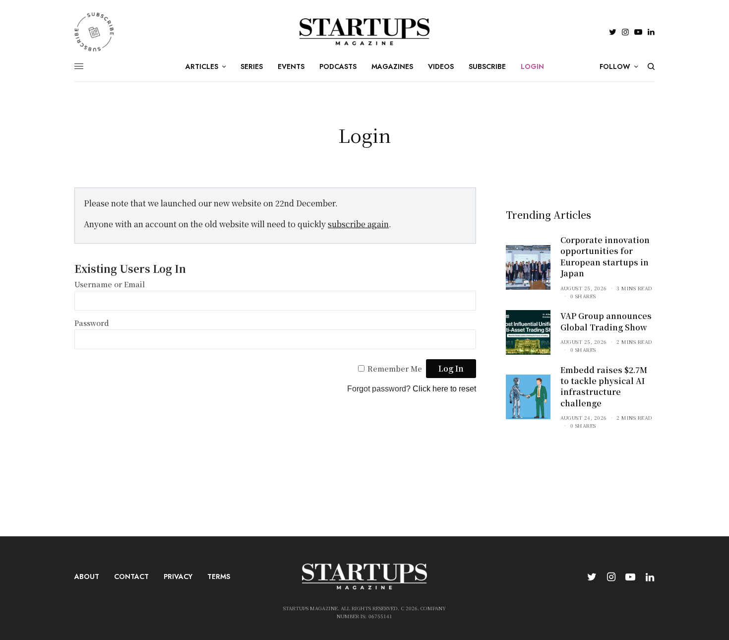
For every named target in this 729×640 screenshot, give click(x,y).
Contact (131, 576)
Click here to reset (444, 388)
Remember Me (394, 368)
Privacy (178, 576)
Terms (218, 576)
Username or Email (109, 284)
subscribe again (358, 224)
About (86, 576)
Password (91, 323)
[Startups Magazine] (365, 31)
